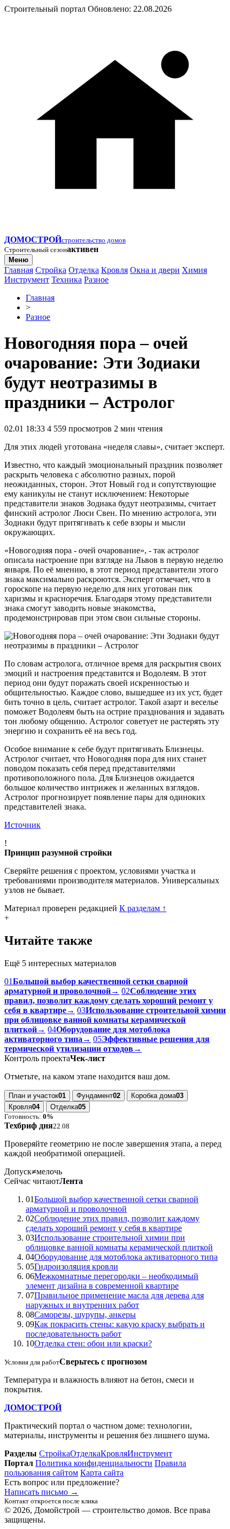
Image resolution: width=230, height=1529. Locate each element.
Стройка (50, 270)
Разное (96, 279)
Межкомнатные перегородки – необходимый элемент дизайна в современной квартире (112, 1281)
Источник (22, 824)
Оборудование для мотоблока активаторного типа (126, 1256)
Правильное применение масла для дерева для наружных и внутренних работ (115, 1300)
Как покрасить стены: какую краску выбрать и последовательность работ (115, 1329)
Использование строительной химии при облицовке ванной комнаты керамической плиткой (119, 1242)
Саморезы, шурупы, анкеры (85, 1314)
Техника (66, 279)
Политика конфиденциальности (93, 1463)
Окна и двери (155, 270)
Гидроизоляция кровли (76, 1266)
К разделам (142, 908)
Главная (18, 270)
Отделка (83, 270)
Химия (194, 270)
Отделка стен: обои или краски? (93, 1343)
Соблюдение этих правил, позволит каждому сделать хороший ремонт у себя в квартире (113, 1223)
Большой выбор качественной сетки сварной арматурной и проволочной (112, 1204)
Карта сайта (102, 1472)
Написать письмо (41, 1491)
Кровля (114, 270)
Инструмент (26, 279)
